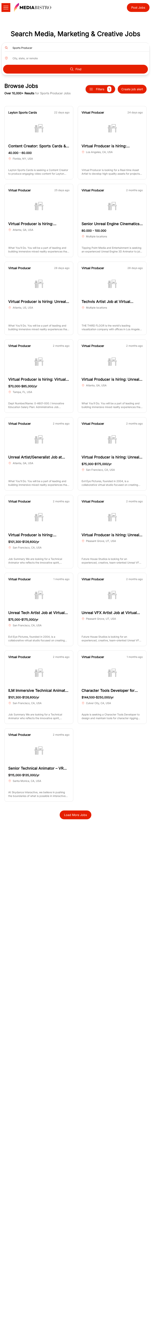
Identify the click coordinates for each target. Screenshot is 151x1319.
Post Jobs (138, 7)
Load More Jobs (75, 815)
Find (78, 69)
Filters (103, 89)
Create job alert (132, 89)
